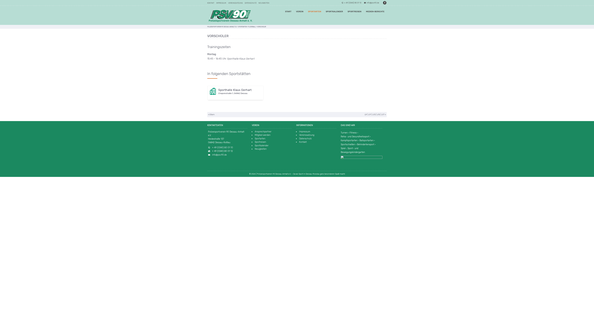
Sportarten (314, 11)
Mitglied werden (262, 135)
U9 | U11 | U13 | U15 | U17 (374, 114)
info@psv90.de (373, 3)
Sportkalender (334, 11)
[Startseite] (230, 15)
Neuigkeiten (263, 3)
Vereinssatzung (235, 3)
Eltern (212, 114)
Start (288, 11)
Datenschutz (250, 3)
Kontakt (210, 3)
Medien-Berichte (375, 11)
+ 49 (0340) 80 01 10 (352, 3)
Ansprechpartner (263, 131)
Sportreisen (354, 11)
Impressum (221, 3)
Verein (299, 11)
